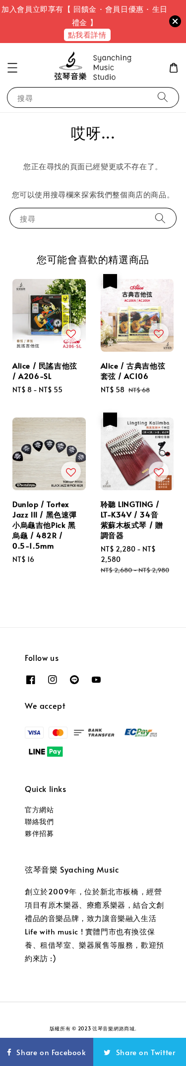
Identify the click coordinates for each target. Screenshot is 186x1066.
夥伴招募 (39, 833)
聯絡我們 (39, 821)
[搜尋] (163, 97)
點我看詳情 (87, 34)
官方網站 (39, 809)
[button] (12, 68)
